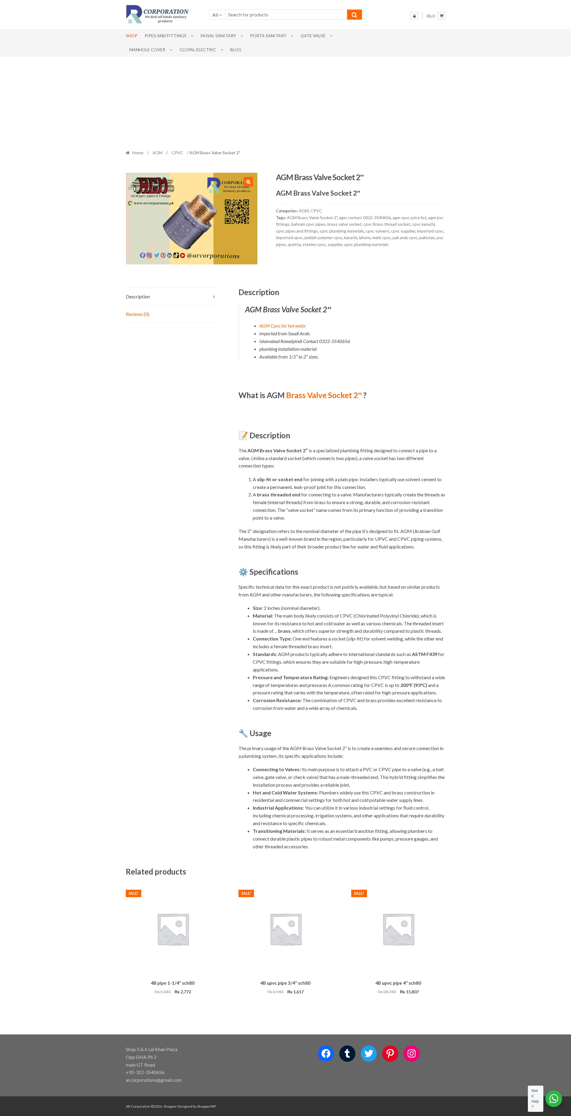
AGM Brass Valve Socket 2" (312, 217)
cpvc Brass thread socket (386, 224)
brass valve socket (344, 224)
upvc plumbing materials (366, 244)
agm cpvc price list (409, 217)
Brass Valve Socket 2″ (324, 395)
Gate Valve (313, 35)
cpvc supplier (403, 230)
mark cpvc (381, 237)
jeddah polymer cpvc (323, 237)
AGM (157, 152)
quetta (294, 244)
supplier (335, 244)
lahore (365, 237)
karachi (350, 237)
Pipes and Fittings (165, 35)
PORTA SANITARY (268, 35)
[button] (248, 181)
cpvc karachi (423, 224)
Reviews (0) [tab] (137, 314)
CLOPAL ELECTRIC (198, 49)
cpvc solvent (377, 230)
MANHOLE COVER (147, 49)
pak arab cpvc (405, 237)
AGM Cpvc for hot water (282, 325)
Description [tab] (138, 296)
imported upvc (289, 237)
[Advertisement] (285, 101)
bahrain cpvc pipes (308, 224)
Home (137, 152)
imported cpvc (430, 230)
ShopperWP (206, 1106)
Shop (131, 35)
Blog (235, 49)
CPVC (177, 152)
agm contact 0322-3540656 (365, 217)
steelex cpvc (314, 244)
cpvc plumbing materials (342, 230)
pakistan (427, 237)
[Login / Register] (414, 16)
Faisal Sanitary (218, 35)
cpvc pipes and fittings (297, 230)
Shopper (170, 1106)
